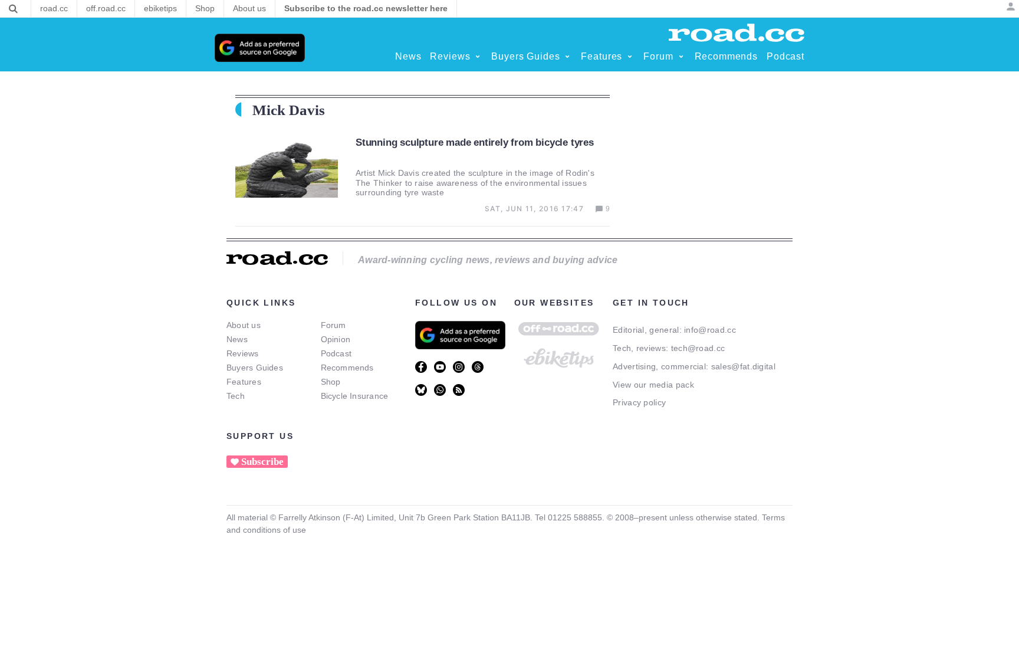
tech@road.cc (698, 348)
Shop (331, 381)
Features (243, 381)
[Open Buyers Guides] (567, 57)
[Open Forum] (681, 57)
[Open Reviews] (477, 57)
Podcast (336, 353)
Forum (333, 325)
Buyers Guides (254, 367)
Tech (235, 396)
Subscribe (262, 461)
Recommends (347, 367)
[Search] (13, 9)
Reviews (242, 353)
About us (243, 325)
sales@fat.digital (743, 366)
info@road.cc (710, 330)
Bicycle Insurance (355, 396)
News (237, 339)
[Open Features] (630, 57)
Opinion (336, 339)
